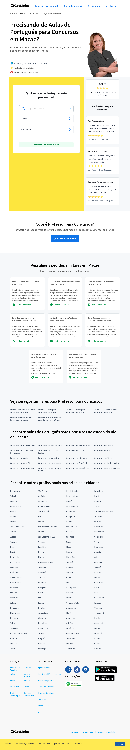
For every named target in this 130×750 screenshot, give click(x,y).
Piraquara (14, 608)
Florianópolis (72, 506)
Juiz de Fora (15, 536)
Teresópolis (99, 613)
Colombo (98, 562)
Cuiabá (13, 521)
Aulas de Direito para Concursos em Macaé (47, 411)
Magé (68, 613)
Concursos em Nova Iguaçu (49, 463)
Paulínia (69, 592)
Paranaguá (42, 648)
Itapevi (69, 552)
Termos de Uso (86, 732)
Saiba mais (78, 743)
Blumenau (98, 547)
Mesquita (42, 587)
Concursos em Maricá (19, 458)
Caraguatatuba (72, 603)
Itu (39, 597)
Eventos (27, 667)
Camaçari (98, 582)
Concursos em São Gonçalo (22, 468)
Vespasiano (43, 613)
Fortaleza (98, 491)
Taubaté (41, 577)
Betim (41, 552)
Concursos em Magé (103, 450)
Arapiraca (14, 542)
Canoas (69, 531)
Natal (12, 547)
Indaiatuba (15, 562)
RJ (52, 13)
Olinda (97, 557)
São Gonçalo (71, 526)
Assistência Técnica (15, 668)
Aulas (23, 13)
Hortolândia (71, 557)
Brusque (13, 638)
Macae (58, 13)
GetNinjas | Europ (46, 680)
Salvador (14, 496)
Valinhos (14, 567)
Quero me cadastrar (65, 238)
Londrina (42, 547)
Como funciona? (73, 6)
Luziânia (70, 628)
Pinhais (69, 567)
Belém (69, 521)
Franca (41, 603)
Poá (96, 592)
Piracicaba (14, 557)
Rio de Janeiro (72, 491)
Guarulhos (42, 501)
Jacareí (97, 567)
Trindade (14, 628)
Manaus (41, 516)
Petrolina (42, 623)
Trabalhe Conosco (46, 686)
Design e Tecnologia (15, 694)
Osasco (13, 516)
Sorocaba (98, 521)
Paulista (97, 587)
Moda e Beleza (27, 675)
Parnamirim (15, 582)
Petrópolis (71, 587)
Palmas (97, 572)
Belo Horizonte (73, 496)
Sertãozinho (71, 638)
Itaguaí (41, 638)
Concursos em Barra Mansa (50, 445)
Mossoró (98, 633)
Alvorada (14, 587)
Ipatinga (14, 618)
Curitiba (13, 501)
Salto (12, 623)
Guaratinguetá (72, 633)
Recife (13, 511)
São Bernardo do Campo (104, 511)
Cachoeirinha (16, 577)
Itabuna (97, 648)
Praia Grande (99, 526)
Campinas (70, 511)
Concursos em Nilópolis (76, 458)
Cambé (97, 643)
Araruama (70, 618)
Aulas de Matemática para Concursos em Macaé (21, 418)
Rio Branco (15, 491)
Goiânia (41, 496)
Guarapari (98, 623)
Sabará (13, 603)
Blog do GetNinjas (46, 693)
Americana (42, 582)
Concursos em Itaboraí (76, 450)
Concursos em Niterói (103, 458)
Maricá (69, 582)
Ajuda (40, 712)
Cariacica (70, 577)
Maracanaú (15, 613)
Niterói (69, 501)
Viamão (69, 572)
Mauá (68, 547)
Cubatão (14, 643)
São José (70, 536)
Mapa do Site (43, 705)
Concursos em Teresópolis (77, 468)
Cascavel (14, 597)
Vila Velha (42, 521)
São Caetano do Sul (46, 536)
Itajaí (12, 552)
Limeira (13, 592)
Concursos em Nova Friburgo (22, 463)
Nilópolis (14, 572)
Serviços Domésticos (29, 694)
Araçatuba (70, 648)
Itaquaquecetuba (45, 562)
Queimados (43, 628)
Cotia (96, 542)
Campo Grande (72, 516)
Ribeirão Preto (44, 506)
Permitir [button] (120, 744)
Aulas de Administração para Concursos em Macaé (22, 411)
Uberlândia (99, 531)
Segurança (94, 6)
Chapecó (42, 618)
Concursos (33, 13)
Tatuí (12, 648)
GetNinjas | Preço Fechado (49, 674)
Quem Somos (44, 667)
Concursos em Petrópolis (77, 463)
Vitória (41, 531)
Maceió (41, 557)
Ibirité (69, 597)
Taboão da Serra (17, 526)
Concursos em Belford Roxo (78, 445)
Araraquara (71, 608)
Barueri (97, 501)
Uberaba (98, 608)
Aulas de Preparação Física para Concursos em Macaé (49, 418)
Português (44, 13)
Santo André (43, 511)
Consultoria (15, 686)
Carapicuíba (99, 536)
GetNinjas (15, 13)
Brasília (97, 496)
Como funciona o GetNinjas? (26, 72)
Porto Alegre (15, 506)
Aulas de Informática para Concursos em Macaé (105, 411)
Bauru (40, 592)
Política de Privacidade (105, 732)
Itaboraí (97, 603)
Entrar (113, 6)
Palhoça (97, 638)
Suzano (69, 542)
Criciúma (70, 623)
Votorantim (99, 597)
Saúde (26, 686)
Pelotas (41, 608)
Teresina (42, 567)
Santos (97, 506)
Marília (97, 628)
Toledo (41, 633)
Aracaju (97, 552)
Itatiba (97, 618)
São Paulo (42, 491)
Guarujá (41, 542)
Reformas (28, 680)
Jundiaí (13, 531)
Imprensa (74, 732)
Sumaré (69, 562)
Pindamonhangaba (18, 633)
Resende (42, 643)
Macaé (97, 577)
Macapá (69, 643)
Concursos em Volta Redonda (107, 468)
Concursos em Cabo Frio (104, 445)
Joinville (98, 516)
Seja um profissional (46, 6)
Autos (12, 680)
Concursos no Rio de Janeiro (106, 463)
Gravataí (42, 572)
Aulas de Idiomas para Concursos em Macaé (75, 411)
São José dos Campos (47, 526)
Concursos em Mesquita (48, 458)
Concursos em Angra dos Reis (22, 445)
